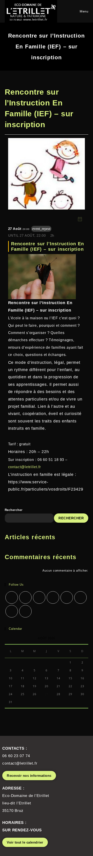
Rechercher (14, 510)
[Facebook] (25, 597)
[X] (11, 597)
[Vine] (80, 597)
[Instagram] (39, 597)
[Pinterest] (66, 597)
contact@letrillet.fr (24, 467)
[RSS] (25, 611)
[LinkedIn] (53, 597)
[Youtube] (11, 611)
